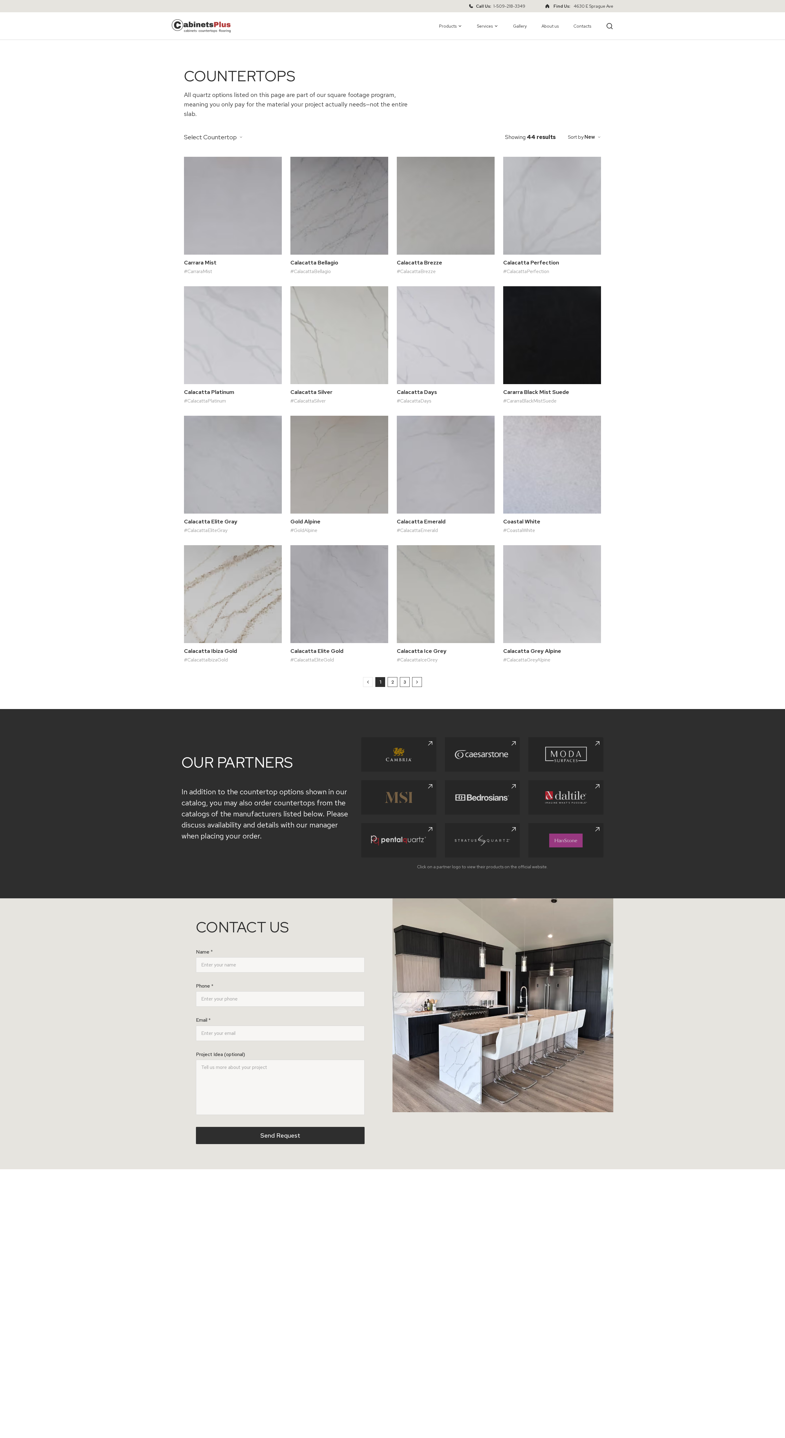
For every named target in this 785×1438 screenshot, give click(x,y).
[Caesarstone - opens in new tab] (482, 754)
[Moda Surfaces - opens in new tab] (565, 754)
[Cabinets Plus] (201, 26)
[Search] (609, 26)
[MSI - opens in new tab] (398, 797)
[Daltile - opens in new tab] (565, 797)
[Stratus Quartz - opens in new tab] (482, 840)
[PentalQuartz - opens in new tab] (398, 840)
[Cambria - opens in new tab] (398, 754)
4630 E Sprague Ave (593, 6)
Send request (280, 1135)
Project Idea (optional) (220, 1054)
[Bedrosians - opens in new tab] (482, 797)
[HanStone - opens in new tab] (565, 840)
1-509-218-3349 (509, 6)
